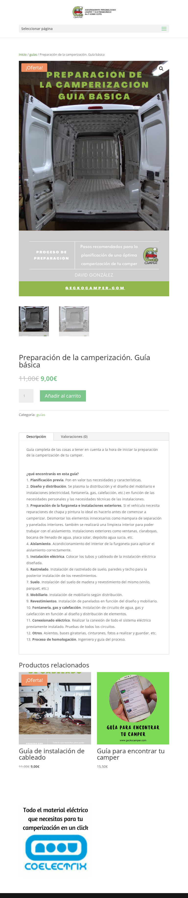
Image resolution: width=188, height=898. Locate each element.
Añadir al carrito (63, 395)
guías (33, 54)
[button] (161, 68)
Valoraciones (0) (74, 436)
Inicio (23, 54)
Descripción (36, 436)
